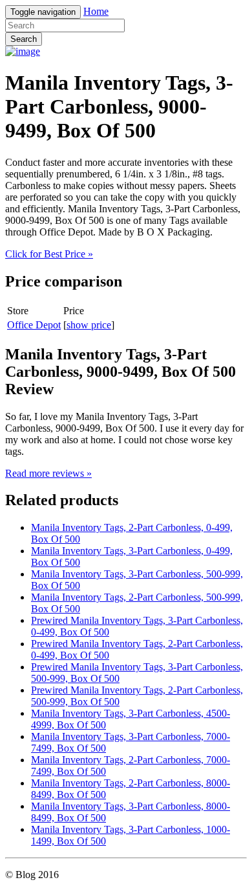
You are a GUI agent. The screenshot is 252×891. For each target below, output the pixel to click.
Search (23, 39)
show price (89, 324)
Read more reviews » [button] (48, 473)
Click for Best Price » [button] (49, 253)
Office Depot (34, 324)
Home (96, 11)
